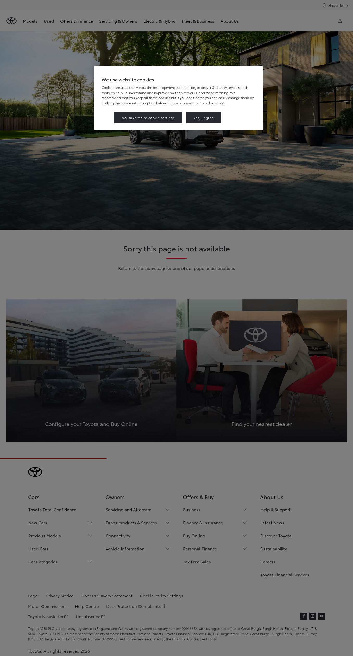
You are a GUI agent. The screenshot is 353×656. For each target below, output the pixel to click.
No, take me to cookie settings (148, 117)
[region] (178, 98)
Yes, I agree (204, 117)
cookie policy (213, 102)
